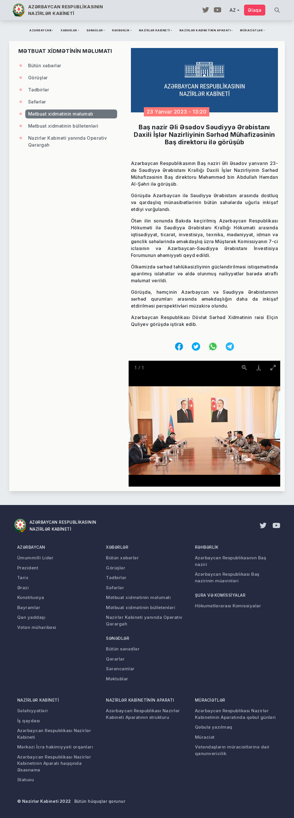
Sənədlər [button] (94, 30)
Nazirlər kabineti (38, 700)
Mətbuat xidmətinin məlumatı (60, 114)
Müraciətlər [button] (251, 30)
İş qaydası (28, 720)
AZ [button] (232, 10)
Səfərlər (37, 102)
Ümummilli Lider (35, 557)
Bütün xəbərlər (44, 65)
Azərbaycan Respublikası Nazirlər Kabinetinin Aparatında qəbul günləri (235, 714)
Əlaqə (255, 10)
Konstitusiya (30, 597)
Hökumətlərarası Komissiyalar (228, 605)
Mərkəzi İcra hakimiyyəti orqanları (55, 747)
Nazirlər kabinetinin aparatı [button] (205, 30)
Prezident (27, 568)
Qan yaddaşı (31, 617)
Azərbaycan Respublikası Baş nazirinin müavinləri (227, 577)
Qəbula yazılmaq (213, 727)
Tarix (22, 577)
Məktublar (117, 678)
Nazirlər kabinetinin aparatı (140, 700)
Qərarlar (115, 659)
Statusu (25, 779)
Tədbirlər (38, 90)
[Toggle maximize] (273, 367)
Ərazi (23, 587)
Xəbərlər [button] (69, 30)
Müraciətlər (210, 700)
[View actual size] (244, 367)
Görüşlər (38, 77)
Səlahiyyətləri (32, 710)
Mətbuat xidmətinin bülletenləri (63, 126)
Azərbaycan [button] (40, 30)
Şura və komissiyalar (220, 595)
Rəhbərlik (206, 547)
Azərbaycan (31, 547)
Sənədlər (117, 638)
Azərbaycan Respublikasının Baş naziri (230, 561)
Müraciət (205, 737)
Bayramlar (28, 607)
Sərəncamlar (120, 668)
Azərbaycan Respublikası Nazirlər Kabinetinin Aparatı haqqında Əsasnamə (54, 763)
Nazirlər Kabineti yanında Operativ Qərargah (67, 141)
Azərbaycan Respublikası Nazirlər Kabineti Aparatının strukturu (143, 714)
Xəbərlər (117, 547)
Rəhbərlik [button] (120, 30)
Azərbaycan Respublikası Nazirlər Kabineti (54, 734)
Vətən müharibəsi (36, 627)
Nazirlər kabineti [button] (154, 30)
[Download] (259, 367)
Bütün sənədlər (123, 649)
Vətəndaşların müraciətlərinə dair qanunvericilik (232, 750)
